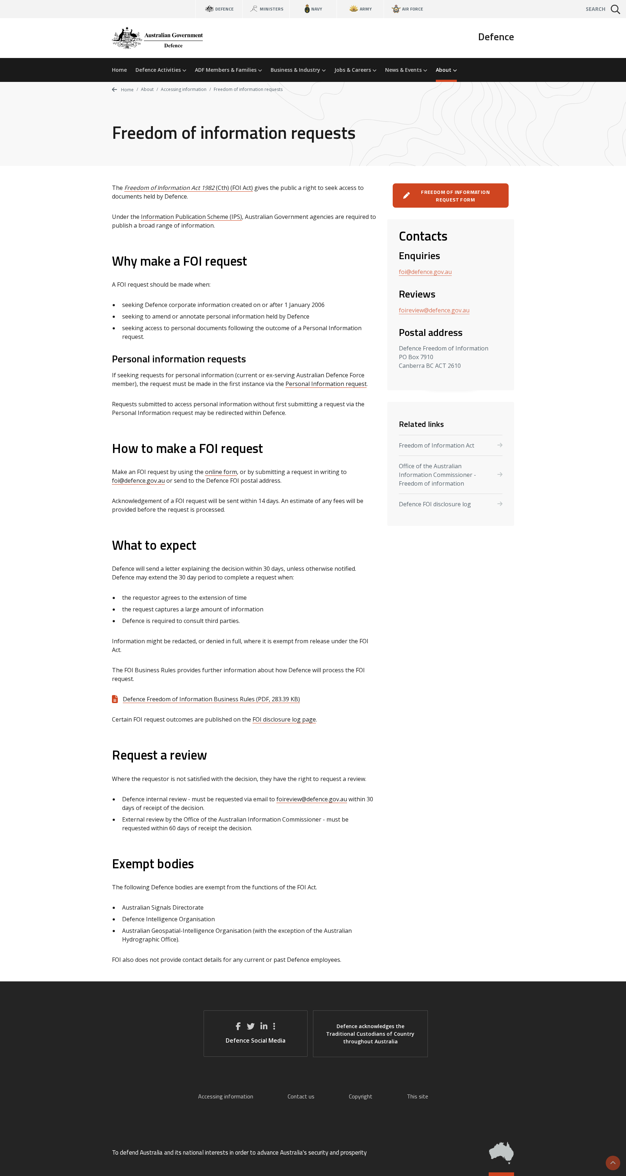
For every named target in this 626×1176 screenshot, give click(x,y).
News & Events (404, 69)
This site (417, 1096)
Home (119, 69)
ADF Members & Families (226, 69)
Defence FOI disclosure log (435, 504)
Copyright (360, 1096)
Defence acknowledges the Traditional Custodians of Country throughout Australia (370, 1034)
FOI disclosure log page (284, 719)
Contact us (301, 1096)
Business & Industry (296, 69)
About (444, 69)
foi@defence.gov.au (138, 481)
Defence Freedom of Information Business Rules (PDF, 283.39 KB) (211, 699)
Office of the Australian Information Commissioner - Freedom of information (437, 474)
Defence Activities (158, 69)
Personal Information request (326, 384)
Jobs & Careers (353, 69)
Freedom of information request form (455, 195)
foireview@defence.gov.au (311, 799)
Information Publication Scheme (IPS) (191, 217)
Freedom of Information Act (436, 445)
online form (221, 472)
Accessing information (183, 89)
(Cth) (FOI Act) (188, 188)
